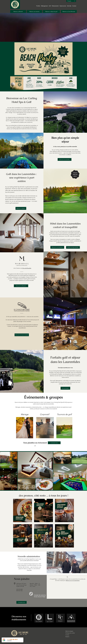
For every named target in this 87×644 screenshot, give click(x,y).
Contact (67, 634)
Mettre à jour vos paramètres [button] (73, 580)
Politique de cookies (69, 633)
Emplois (67, 636)
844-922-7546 (19, 590)
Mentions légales (69, 631)
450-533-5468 (19, 589)
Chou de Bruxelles (26, 268)
